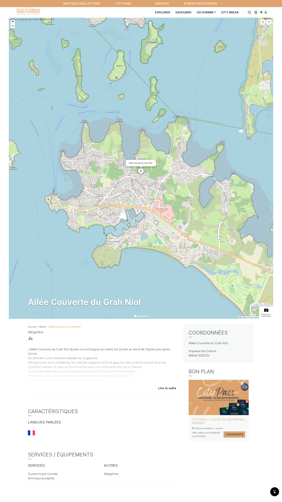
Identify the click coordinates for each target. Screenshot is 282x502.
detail (42, 326)
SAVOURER (183, 12)
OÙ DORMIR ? (206, 12)
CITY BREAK (230, 12)
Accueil (32, 326)
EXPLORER (162, 12)
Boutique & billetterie (81, 3)
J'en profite (234, 434)
